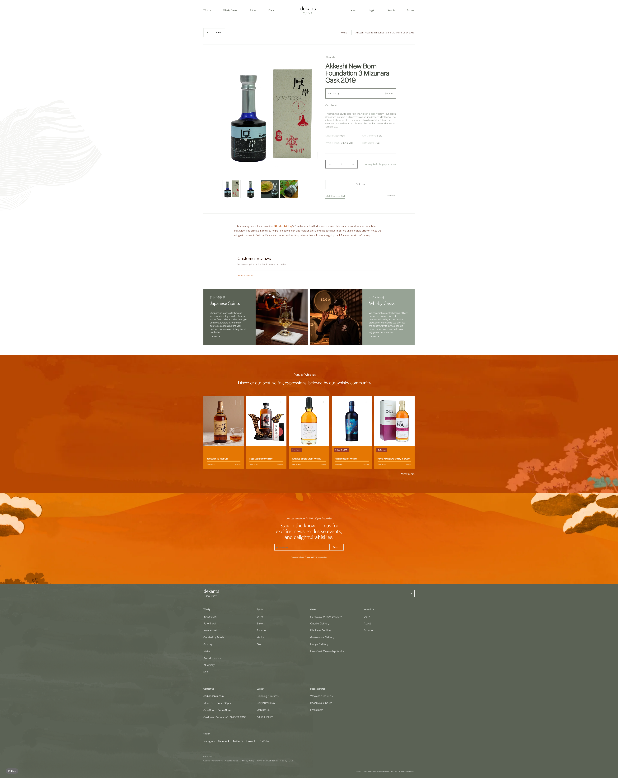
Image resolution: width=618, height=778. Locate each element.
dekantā (206, 756)
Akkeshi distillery (368, 113)
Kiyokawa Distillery (321, 630)
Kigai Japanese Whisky (260, 458)
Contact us (263, 709)
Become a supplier (321, 703)
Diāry (367, 616)
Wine (260, 616)
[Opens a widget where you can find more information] (11, 771)
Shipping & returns (268, 696)
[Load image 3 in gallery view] (270, 189)
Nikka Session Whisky (346, 458)
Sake (260, 623)
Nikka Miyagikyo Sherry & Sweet (394, 458)
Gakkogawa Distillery (322, 637)
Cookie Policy (231, 760)
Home (344, 32)
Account (369, 630)
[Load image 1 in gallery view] (231, 189)
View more (408, 474)
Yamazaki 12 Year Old (217, 458)
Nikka (206, 651)
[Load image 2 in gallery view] (250, 189)
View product (211, 464)
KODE (290, 760)
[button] (207, 10)
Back (218, 32)
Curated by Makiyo (214, 637)
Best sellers (210, 616)
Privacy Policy (247, 760)
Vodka (260, 637)
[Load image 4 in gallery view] (289, 189)
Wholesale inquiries (321, 696)
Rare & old (209, 623)
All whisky (209, 665)
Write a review (245, 275)
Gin (259, 644)
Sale (205, 671)
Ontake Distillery (319, 623)
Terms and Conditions (267, 760)
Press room (316, 709)
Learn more (215, 336)
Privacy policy (310, 557)
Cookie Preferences (213, 760)
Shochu (261, 630)
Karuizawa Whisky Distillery (326, 616)
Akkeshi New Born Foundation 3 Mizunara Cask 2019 (385, 32)
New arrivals (210, 630)
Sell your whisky (266, 703)
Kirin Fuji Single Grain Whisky (306, 458)
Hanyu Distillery (319, 644)
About (367, 623)
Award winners (212, 658)
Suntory (207, 644)
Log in (372, 10)
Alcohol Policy (265, 716)
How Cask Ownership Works (327, 651)
